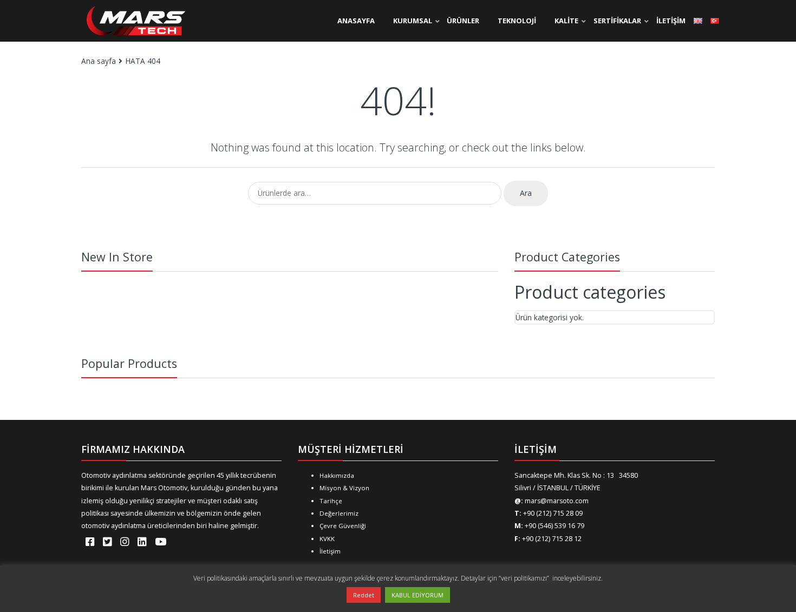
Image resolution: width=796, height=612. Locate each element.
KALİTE (566, 20)
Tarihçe (330, 501)
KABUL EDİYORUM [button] (417, 595)
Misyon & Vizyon (344, 488)
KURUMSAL (412, 20)
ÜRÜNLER (463, 20)
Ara (526, 193)
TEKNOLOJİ (517, 20)
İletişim (330, 551)
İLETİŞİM (671, 20)
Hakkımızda (336, 475)
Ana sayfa (98, 61)
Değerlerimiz (338, 513)
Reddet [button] (363, 595)
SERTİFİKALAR (617, 20)
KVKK (327, 539)
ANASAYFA (356, 20)
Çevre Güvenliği (342, 526)
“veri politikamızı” (525, 578)
